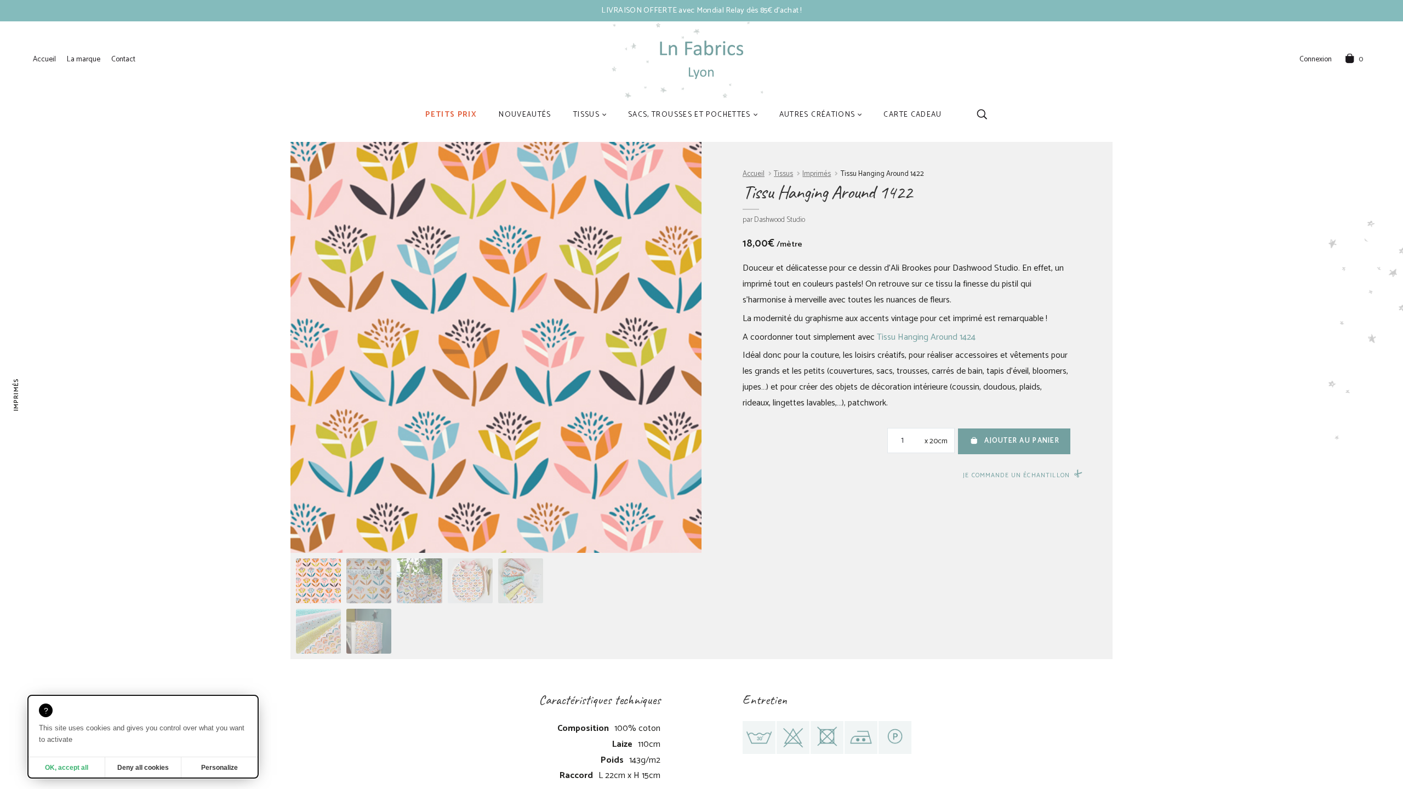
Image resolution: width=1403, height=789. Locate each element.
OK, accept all (66, 767)
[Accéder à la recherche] (982, 114)
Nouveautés (525, 114)
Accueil (44, 59)
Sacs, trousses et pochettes (689, 114)
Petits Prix (451, 114)
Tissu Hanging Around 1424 (926, 337)
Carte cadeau (912, 114)
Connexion (1315, 60)
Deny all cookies (143, 767)
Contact (123, 59)
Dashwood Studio (779, 220)
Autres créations (817, 114)
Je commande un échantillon (1016, 475)
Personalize (219, 767)
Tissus (586, 114)
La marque (83, 59)
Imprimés (816, 174)
